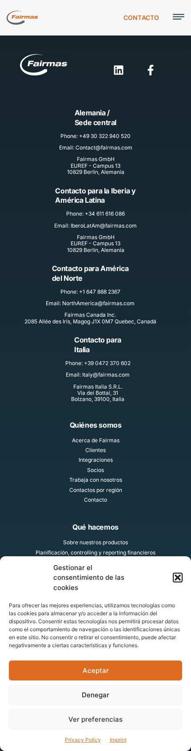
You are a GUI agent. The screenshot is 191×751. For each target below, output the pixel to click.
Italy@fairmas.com (106, 374)
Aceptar (96, 670)
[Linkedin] (118, 70)
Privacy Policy (83, 739)
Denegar (95, 695)
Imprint (118, 739)
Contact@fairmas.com (104, 147)
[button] (177, 577)
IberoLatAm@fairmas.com (104, 225)
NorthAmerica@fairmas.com (98, 303)
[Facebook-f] (150, 70)
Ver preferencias (95, 719)
